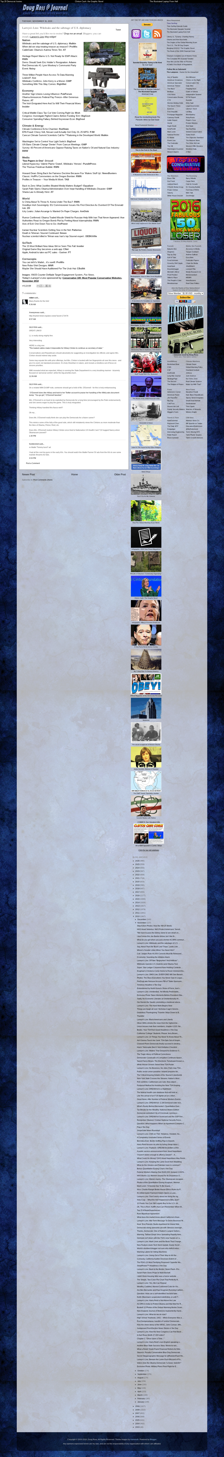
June (139, 1384)
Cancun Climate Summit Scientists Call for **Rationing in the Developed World (61, 135)
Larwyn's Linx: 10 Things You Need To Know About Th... (160, 1037)
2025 (137, 864)
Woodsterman (172, 283)
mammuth (134, 1439)
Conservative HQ (192, 83)
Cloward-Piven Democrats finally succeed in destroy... (159, 1044)
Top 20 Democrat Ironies (11, 1)
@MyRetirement (192, 429)
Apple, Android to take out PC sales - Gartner (44, 252)
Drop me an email (73, 33)
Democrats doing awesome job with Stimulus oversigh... (160, 1228)
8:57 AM (32, 319)
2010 (137, 916)
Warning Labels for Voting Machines (152, 1252)
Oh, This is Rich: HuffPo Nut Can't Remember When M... (160, 1207)
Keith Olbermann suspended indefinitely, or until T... (158, 1297)
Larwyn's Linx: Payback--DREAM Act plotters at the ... (159, 1148)
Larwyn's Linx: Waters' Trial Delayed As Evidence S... (159, 1051)
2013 (137, 906)
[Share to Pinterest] (49, 285)
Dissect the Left (173, 406)
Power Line (171, 140)
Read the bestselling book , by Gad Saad (147, 118)
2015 (137, 899)
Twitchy (170, 193)
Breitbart (170, 92)
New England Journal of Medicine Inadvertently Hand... (160, 1311)
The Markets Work (193, 140)
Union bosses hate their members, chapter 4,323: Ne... (159, 1026)
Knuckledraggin (173, 269)
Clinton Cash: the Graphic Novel (89, 1)
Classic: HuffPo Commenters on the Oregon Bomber (48, 176)
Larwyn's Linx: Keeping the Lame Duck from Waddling (159, 1162)
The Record (171, 381)
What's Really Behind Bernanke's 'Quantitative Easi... (159, 1106)
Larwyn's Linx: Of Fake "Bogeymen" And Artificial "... (158, 960)
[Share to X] (43, 285)
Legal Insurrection (192, 106)
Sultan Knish (190, 135)
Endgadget (171, 429)
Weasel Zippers (173, 152)
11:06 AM (33, 376)
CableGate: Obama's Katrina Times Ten (42, 50)
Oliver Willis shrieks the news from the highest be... (158, 1023)
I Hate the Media (192, 263)
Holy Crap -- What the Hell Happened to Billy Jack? (158, 1200)
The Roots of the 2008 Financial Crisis (181, 51)
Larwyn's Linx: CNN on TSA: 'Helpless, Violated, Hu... (159, 1134)
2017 (137, 892)
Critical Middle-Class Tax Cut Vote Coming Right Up (48, 113)
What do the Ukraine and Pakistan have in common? (158, 1165)
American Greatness (175, 80)
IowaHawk (171, 266)
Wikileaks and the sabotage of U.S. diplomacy (45, 43)
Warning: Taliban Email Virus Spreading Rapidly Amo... (159, 1234)
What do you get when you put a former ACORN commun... (161, 940)
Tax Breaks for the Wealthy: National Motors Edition (158, 1110)
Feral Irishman (172, 260)
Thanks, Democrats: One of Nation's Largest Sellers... (159, 1231)
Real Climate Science (194, 381)
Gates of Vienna (192, 92)
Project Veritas (172, 190)
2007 (137, 1413)
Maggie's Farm (172, 412)
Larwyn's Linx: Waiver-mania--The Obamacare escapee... (160, 1179)
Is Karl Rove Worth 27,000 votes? (151, 1335)
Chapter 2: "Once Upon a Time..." (150, 1339)
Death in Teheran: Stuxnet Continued (40, 233)
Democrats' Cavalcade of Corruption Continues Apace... (160, 1058)
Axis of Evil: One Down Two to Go (39, 224)
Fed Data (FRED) (192, 190)
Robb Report (172, 435)
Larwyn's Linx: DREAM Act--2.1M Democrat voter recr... (159, 1103)
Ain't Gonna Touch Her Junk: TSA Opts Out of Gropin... (159, 1040)
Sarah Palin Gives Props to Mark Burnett (153, 1273)
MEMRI (188, 277)
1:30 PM (32, 436)
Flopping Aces (191, 89)
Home (74, 474)
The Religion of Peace (175, 384)
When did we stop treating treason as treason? (45, 46)
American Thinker (173, 86)
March (140, 1395)
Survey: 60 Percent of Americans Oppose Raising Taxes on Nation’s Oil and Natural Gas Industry (70, 148)
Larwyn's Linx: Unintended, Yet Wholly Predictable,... (158, 992)
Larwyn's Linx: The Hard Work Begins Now (154, 1006)
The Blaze (171, 89)
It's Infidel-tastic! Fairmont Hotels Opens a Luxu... (157, 1193)
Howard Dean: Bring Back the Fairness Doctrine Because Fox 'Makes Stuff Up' (61, 173)
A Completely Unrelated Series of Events (154, 1137)
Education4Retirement (194, 426)
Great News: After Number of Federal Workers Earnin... (159, 1099)
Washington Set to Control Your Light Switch (44, 141)
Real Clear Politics (192, 283)
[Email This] (38, 285)
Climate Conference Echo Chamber (40, 129)
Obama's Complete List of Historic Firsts (182, 56)
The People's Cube (174, 280)
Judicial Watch (172, 184)
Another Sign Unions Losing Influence (40, 94)
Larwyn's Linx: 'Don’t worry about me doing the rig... (158, 1196)
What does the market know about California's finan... (159, 1217)
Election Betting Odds (175, 103)
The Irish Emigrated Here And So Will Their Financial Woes (51, 103)
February (141, 1398)
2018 (137, 888)
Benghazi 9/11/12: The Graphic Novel (180, 48)
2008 (137, 1410)
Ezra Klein (189, 257)
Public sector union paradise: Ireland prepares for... (158, 1072)
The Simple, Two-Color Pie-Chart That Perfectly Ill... (158, 1280)
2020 (137, 882)
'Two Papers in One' (33, 161)
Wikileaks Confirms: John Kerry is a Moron (43, 81)
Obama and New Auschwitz (177, 39)
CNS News (171, 94)
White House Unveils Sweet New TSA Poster (155, 1065)
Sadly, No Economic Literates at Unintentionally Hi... (158, 999)
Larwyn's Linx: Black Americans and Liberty (155, 1019)
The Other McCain (193, 143)
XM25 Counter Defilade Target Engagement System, (62, 275)
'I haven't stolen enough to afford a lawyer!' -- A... (156, 1155)
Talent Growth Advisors (194, 438)
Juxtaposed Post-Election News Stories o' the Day (157, 1328)
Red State (189, 126)
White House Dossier (175, 196)
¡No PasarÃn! (172, 398)
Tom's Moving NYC (193, 432)
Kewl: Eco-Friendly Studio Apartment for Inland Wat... (158, 1224)
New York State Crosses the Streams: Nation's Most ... (159, 1078)
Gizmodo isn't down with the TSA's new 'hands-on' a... (159, 1238)
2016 (137, 895)
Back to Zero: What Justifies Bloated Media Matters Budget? (52, 186)
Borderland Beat (173, 364)
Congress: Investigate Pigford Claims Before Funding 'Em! (51, 116)
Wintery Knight (191, 412)
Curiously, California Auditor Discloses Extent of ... (157, 1259)
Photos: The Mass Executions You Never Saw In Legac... (160, 978)
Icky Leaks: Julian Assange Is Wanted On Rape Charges (50, 211)
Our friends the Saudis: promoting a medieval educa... (159, 1002)
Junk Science (191, 376)
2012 (137, 909)
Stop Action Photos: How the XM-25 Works (154, 926)
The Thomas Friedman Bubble (37, 167)
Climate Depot (191, 364)
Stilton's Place (172, 277)
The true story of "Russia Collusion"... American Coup (147, 91)
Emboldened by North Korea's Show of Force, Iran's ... (159, 988)
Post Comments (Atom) (42, 480)
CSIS (169, 367)
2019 (137, 885)
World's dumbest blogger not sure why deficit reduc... (158, 1248)
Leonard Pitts (191, 269)
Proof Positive (172, 275)
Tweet (118, 30)
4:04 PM (32, 458)
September (142, 1374)
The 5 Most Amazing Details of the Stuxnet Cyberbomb (159, 1075)
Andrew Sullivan (192, 254)
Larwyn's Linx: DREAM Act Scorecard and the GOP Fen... (160, 1117)
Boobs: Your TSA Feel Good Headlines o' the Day (157, 1030)
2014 (137, 902)
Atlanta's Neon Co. (193, 420)
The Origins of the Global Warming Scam (182, 42)
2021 (137, 878)
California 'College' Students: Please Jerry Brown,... (158, 1033)
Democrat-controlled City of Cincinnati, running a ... (158, 1113)
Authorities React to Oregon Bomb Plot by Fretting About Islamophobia (57, 220)
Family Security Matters (176, 409)
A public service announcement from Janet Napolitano (159, 1151)
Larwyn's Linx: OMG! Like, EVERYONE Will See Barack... (160, 974)
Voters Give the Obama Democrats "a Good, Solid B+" (159, 1363)
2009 (137, 1406)
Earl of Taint (171, 257)
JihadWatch (190, 266)
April (139, 1391)
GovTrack (171, 181)
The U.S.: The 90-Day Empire (178, 45)
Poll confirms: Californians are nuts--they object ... (157, 1082)
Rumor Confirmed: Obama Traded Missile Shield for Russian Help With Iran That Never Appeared (70, 217)
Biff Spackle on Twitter (194, 423)
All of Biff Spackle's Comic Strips (148, 846)
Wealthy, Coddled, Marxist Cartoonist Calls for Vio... (158, 1287)
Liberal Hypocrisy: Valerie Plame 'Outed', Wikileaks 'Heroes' (52, 164)
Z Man (188, 152)
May (139, 1388)
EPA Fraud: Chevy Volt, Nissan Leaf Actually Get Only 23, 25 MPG (55, 132)
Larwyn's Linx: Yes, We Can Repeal (151, 1283)
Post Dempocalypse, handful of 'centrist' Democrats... (159, 1321)
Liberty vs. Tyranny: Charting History (180, 37)
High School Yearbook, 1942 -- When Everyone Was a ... (160, 1318)
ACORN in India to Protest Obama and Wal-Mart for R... (159, 1304)
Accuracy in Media (193, 249)
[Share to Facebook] (46, 285)
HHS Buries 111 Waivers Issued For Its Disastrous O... (159, 1176)
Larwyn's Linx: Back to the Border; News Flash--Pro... (159, 1269)
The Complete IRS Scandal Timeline (180, 59)
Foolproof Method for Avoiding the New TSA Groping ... (159, 1085)
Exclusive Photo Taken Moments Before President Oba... (160, 995)
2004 (137, 1424)
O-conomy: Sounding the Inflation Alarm (153, 957)
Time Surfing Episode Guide (177, 26)
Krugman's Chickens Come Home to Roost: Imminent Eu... (161, 971)
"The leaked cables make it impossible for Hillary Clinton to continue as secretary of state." (66, 348)
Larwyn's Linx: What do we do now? (152, 1314)
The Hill (170, 146)
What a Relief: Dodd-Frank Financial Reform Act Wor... (159, 1349)
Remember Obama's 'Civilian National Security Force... (159, 1120)
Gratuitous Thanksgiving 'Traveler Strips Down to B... (158, 1012)
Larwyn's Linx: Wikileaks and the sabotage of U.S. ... (158, 943)
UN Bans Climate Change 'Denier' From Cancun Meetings (51, 144)
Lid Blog (189, 112)
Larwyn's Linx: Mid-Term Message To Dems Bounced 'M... (160, 1221)
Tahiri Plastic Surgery (194, 435)
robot (31, 298)
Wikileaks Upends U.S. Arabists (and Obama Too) (157, 964)
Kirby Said (189, 103)
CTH (169, 100)
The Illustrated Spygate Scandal (178, 29)
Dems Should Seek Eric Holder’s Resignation (45, 62)
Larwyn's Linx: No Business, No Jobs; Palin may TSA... (159, 1068)
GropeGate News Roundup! (148, 1130)
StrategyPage (172, 379)
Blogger (153, 1439)
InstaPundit (171, 129)
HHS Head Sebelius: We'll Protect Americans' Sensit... (159, 929)
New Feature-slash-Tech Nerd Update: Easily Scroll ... (159, 1245)
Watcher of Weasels (193, 409)
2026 (137, 861)
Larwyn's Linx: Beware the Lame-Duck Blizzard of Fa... (159, 1359)
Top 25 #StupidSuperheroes (148, 1210)
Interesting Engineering (175, 432)
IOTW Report (191, 97)
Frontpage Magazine (175, 114)
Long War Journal (173, 376)
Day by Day (171, 254)
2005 (137, 1420)
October (140, 1371)
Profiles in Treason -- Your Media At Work (42, 179)
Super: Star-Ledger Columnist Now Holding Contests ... (160, 967)
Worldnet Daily (191, 149)
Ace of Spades (172, 77)
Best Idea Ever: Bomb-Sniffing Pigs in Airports (155, 1141)
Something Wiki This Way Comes (39, 84)
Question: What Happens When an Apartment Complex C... (161, 1124)
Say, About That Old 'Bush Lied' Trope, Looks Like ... (158, 947)
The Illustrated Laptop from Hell (178, 32)
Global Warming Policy (194, 367)
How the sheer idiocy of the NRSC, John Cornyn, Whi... (159, 1325)
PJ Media (170, 137)
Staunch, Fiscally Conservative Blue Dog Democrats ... (159, 1352)
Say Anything (191, 129)
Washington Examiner (175, 149)
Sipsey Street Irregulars (194, 398)
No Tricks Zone (191, 379)
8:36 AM (32, 304)
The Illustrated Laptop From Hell (164, 1)
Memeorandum (191, 275)
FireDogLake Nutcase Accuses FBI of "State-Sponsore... (160, 981)
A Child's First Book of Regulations (179, 64)
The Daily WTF (172, 426)
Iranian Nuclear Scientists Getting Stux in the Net (46, 230)
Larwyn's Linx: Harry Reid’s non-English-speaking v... (159, 1342)
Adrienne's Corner (174, 392)
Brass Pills (171, 178)
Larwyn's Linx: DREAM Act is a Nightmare (154, 1089)
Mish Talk (189, 193)
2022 (137, 875)
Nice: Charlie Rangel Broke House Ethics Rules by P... (159, 1189)
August (140, 1378)
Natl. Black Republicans (194, 395)
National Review (173, 135)
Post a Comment (33, 463)
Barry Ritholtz (191, 178)
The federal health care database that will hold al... (158, 1092)
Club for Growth (192, 184)
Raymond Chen (173, 423)
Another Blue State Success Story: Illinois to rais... (157, 1346)
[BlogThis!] (41, 285)
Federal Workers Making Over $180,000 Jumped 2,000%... (161, 1172)
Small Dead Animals (193, 401)
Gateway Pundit (173, 117)
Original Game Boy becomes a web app (42, 249)
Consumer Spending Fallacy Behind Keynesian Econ (48, 119)
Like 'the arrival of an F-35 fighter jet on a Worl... (156, 1096)
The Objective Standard (194, 137)
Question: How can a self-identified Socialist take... (158, 1294)
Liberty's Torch (191, 109)
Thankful (140, 1016)
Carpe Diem (190, 181)
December (142, 919)
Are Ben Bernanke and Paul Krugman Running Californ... (160, 1290)
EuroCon (170, 109)
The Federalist (172, 143)
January (141, 1402)
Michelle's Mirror (173, 272)
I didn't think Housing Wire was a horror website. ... (157, 1276)
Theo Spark (190, 406)
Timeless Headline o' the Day (149, 985)
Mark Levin (171, 132)
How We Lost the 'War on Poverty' (179, 62)
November (142, 923)
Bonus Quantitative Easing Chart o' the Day (155, 1169)
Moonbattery (190, 114)
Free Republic (172, 112)
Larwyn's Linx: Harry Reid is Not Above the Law (156, 1300)
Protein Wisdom (191, 123)
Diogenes (170, 252)
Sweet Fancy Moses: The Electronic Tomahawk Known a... (161, 1061)
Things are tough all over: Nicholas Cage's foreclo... (158, 1009)
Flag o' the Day (143, 1127)
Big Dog (170, 401)
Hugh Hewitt (171, 126)
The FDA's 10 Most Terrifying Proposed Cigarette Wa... (159, 1262)
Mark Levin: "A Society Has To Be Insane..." (154, 1186)
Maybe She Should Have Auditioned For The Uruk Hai (49, 268)
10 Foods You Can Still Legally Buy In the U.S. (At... (158, 1203)
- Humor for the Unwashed (182, 72)
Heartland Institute (192, 370)
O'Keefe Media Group (175, 187)
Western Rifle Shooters (194, 146)
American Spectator (174, 83)
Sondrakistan (191, 403)
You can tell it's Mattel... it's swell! (38, 262)
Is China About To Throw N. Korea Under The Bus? (47, 202)
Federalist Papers (192, 260)
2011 (137, 913)
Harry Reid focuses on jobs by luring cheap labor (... (158, 1144)
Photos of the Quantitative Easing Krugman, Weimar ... (159, 1182)
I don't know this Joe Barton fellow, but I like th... (156, 936)
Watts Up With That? (193, 384)
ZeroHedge (190, 196)
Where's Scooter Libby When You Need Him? (155, 950)
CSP (169, 370)
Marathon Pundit (192, 392)
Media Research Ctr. (193, 272)
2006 (137, 1417)
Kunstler (189, 100)
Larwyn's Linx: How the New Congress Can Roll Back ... (160, 1332)
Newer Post (28, 474)
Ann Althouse (191, 77)
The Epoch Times (173, 106)
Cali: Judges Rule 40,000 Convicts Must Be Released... (160, 954)
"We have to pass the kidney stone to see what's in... (158, 933)
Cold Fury (171, 403)
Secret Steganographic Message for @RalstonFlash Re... (160, 1356)
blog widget (43, 37)
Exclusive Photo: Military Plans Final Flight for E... (157, 1366)
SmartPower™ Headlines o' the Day (152, 1266)
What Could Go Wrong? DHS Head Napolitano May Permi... (161, 1158)
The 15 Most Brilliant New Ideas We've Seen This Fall (48, 246)
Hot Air (169, 123)
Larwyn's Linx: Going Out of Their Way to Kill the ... (157, 1255)
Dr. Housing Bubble (193, 187)
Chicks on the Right (193, 80)
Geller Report (172, 120)
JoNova (189, 373)
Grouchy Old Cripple (175, 263)
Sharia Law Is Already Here (35, 192)
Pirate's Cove (191, 120)
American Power (173, 395)
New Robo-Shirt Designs (34, 265)
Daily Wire (189, 86)
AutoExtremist (172, 420)
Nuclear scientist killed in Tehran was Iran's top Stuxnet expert (53, 236)
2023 (137, 871)
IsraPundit (171, 373)
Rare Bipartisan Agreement (148, 1214)
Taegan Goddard (192, 252)
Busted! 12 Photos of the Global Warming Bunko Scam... (160, 1307)
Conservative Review (175, 97)
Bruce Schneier (173, 438)
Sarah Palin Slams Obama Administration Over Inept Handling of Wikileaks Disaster (63, 189)
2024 (137, 868)
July (139, 1381)
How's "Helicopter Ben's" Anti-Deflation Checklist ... (158, 1047)
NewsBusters (191, 280)
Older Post (120, 474)
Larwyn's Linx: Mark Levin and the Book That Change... (159, 1241)
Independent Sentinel (193, 94)
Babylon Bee (172, 249)
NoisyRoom (190, 117)
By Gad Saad (147, 64)
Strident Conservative (194, 132)
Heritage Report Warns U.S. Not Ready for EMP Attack (49, 56)
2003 (137, 1427)
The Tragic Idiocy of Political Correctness (154, 1054)
